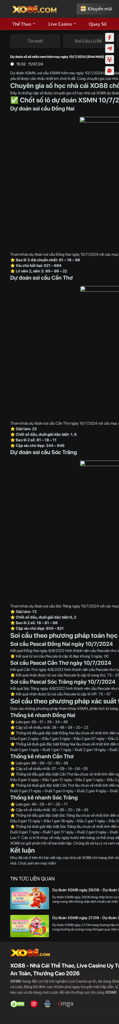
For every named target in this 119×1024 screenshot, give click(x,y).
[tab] (35, 41)
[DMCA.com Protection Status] (17, 1004)
